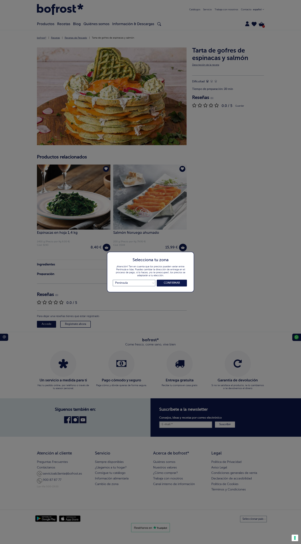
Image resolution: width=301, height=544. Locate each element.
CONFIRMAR (172, 283)
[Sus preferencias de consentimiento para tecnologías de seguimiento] (295, 538)
